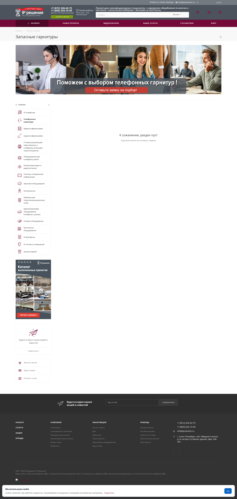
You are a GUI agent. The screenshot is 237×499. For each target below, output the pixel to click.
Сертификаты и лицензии (61, 431)
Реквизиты (55, 446)
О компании (55, 427)
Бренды (19, 438)
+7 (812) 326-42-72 (61, 8)
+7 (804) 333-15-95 (61, 10)
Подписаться (168, 402)
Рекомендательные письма (62, 438)
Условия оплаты (146, 427)
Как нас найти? (99, 427)
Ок (228, 491)
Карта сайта (97, 446)
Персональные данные (149, 438)
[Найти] (185, 15)
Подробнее (109, 493)
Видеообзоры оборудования (104, 442)
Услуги (19, 427)
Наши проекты (99, 438)
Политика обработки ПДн (37, 474)
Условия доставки (147, 431)
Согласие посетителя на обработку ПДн (149, 474)
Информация (99, 422)
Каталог (20, 422)
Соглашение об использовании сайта (65, 474)
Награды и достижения (60, 435)
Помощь (144, 422)
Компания (56, 422)
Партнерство (145, 442)
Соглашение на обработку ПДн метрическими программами (107, 474)
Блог (94, 431)
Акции (19, 433)
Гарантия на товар (148, 435)
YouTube (176, 451)
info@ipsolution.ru (185, 431)
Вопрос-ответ (56, 442)
